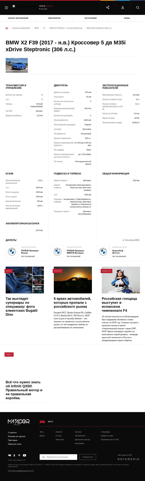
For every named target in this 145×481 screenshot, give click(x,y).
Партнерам (12, 440)
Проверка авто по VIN (110, 439)
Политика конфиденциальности (21, 471)
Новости (59, 432)
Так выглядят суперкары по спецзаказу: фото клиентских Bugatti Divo (22, 306)
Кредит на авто (107, 436)
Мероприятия (54, 18)
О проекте (12, 433)
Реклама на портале (16, 436)
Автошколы (79, 443)
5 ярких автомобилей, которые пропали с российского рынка (72, 302)
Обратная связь (15, 444)
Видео (42, 436)
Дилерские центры (82, 439)
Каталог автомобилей (18, 18)
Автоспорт (60, 439)
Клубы (127, 18)
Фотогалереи (91, 18)
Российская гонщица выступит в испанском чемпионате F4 (119, 304)
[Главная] (7, 28)
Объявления (80, 436)
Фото (42, 432)
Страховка (105, 432)
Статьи (58, 436)
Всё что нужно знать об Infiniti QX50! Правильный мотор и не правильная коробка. (24, 390)
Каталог (78, 432)
